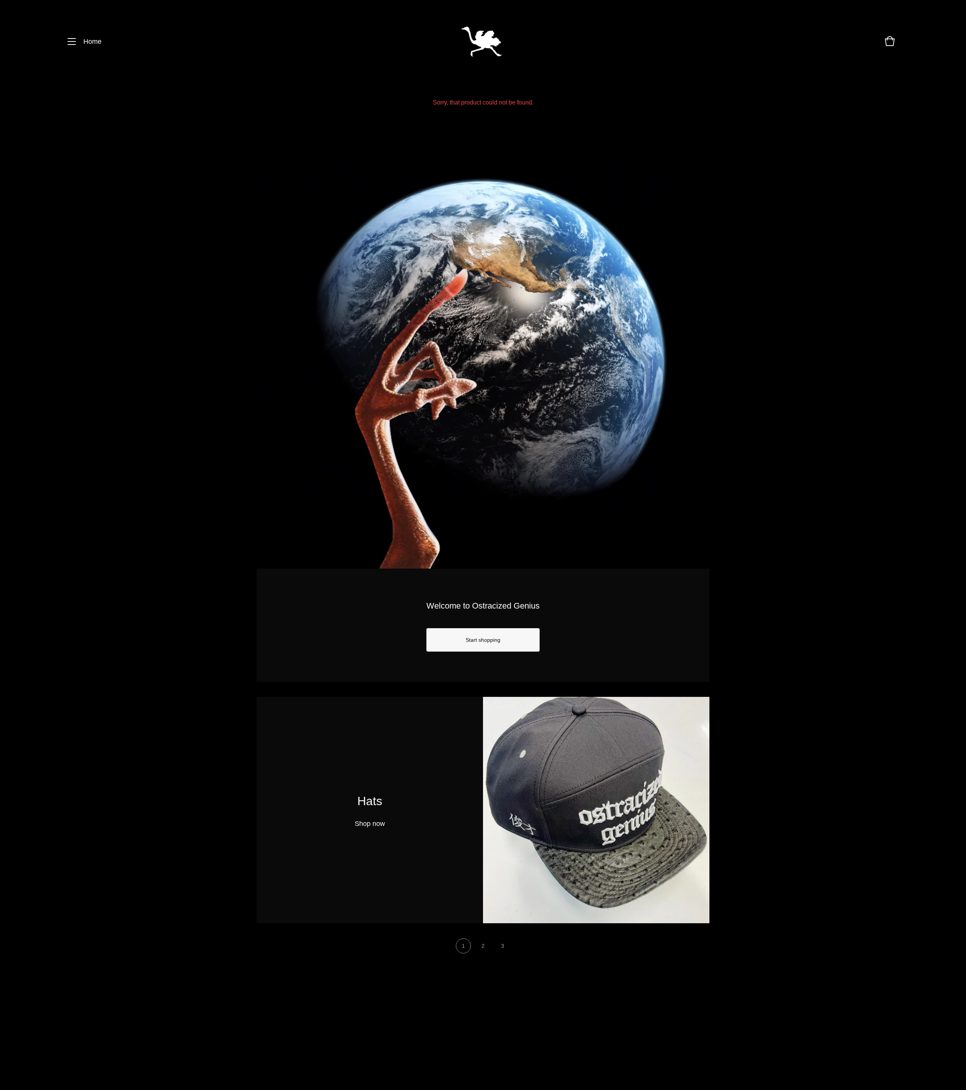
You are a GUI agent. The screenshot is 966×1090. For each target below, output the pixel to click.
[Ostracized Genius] (481, 42)
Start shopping (483, 640)
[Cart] (889, 45)
